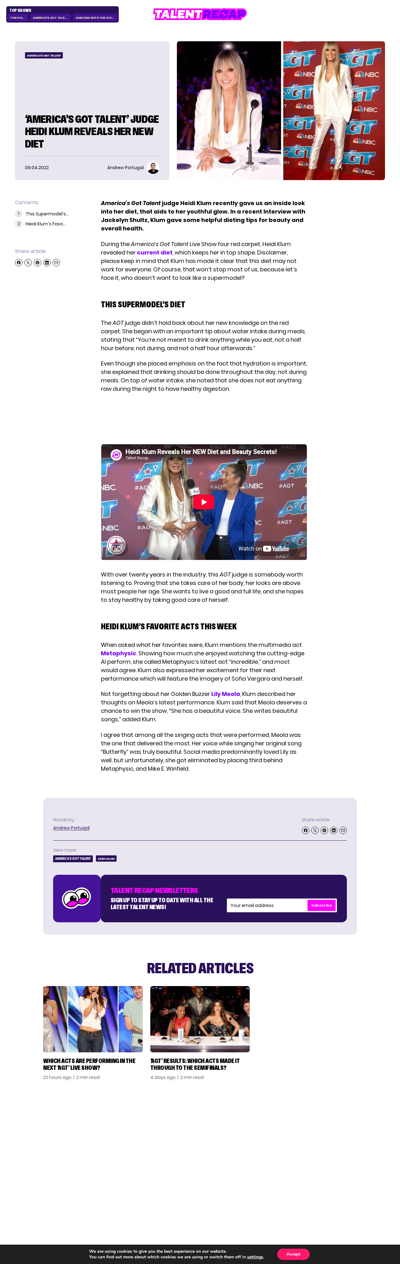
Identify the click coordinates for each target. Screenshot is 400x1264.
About (337, 1121)
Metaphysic (118, 653)
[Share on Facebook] (18, 262)
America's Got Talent (51, 17)
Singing (280, 1131)
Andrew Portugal (71, 828)
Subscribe (321, 905)
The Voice (18, 17)
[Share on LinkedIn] (47, 262)
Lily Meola (225, 694)
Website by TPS (368, 1195)
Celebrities (285, 1151)
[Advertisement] (204, 418)
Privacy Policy (348, 1141)
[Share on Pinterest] (37, 262)
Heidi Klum (106, 858)
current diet (154, 252)
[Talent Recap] (200, 14)
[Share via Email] (56, 262)
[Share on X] (28, 262)
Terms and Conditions (344, 1154)
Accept (293, 1254)
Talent (279, 1121)
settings (255, 1257)
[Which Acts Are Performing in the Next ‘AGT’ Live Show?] (93, 1019)
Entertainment (291, 1141)
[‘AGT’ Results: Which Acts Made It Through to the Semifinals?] (200, 1019)
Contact (341, 1131)
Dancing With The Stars (96, 17)
